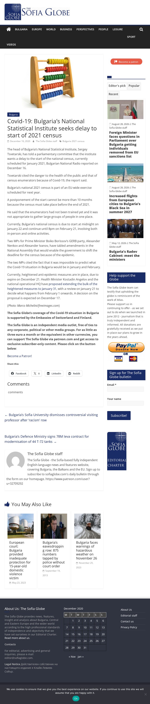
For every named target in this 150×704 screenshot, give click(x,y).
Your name (114, 399)
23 (79, 641)
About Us (126, 609)
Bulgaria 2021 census (74, 141)
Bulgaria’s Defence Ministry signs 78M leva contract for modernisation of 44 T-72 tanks (47, 439)
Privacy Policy (129, 627)
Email (111, 384)
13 (103, 627)
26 (97, 641)
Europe (37, 29)
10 (85, 627)
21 (66, 641)
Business (66, 29)
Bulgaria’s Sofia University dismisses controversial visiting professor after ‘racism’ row (51, 417)
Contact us (127, 621)
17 (85, 634)
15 (73, 634)
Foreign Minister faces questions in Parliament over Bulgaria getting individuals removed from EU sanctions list (124, 144)
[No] (145, 694)
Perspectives (85, 29)
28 (66, 647)
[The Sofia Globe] (9, 29)
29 (73, 647)
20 (103, 634)
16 (79, 634)
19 (97, 634)
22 (73, 641)
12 (97, 627)
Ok (76, 698)
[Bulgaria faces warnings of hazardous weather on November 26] (87, 516)
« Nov (72, 656)
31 (85, 647)
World (51, 29)
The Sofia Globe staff (47, 141)
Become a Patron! (19, 356)
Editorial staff (129, 615)
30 (79, 647)
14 (66, 634)
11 (91, 627)
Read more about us (17, 638)
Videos (11, 44)
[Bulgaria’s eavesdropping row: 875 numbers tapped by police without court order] (54, 516)
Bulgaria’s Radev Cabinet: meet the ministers (124, 255)
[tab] (117, 86)
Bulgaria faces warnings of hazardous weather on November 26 (87, 550)
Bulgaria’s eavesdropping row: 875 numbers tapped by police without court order (54, 554)
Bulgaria (21, 29)
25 (91, 641)
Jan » (81, 656)
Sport (131, 37)
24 (85, 641)
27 (103, 641)
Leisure (118, 29)
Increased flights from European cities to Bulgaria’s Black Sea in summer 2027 (124, 204)
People (103, 29)
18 (91, 634)
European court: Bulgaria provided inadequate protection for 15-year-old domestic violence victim (20, 560)
